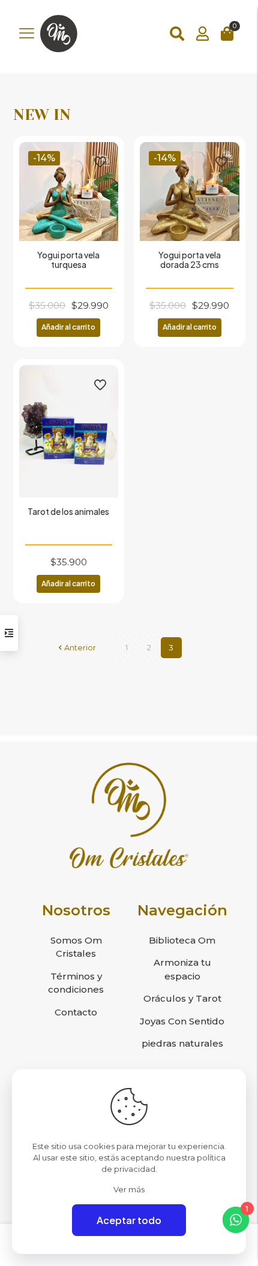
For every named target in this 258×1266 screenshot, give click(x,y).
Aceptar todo (129, 1220)
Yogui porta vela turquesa (68, 259)
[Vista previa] (104, 208)
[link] (129, 815)
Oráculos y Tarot (182, 998)
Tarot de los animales (68, 511)
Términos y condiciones (76, 983)
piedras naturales (182, 1043)
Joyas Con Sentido (182, 1021)
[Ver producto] (104, 173)
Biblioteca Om (182, 940)
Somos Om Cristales (76, 947)
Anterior (80, 647)
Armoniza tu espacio (182, 969)
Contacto (76, 1012)
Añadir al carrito (68, 326)
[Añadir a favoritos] (104, 190)
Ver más (129, 1189)
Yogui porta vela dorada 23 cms (189, 259)
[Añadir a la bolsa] (104, 156)
